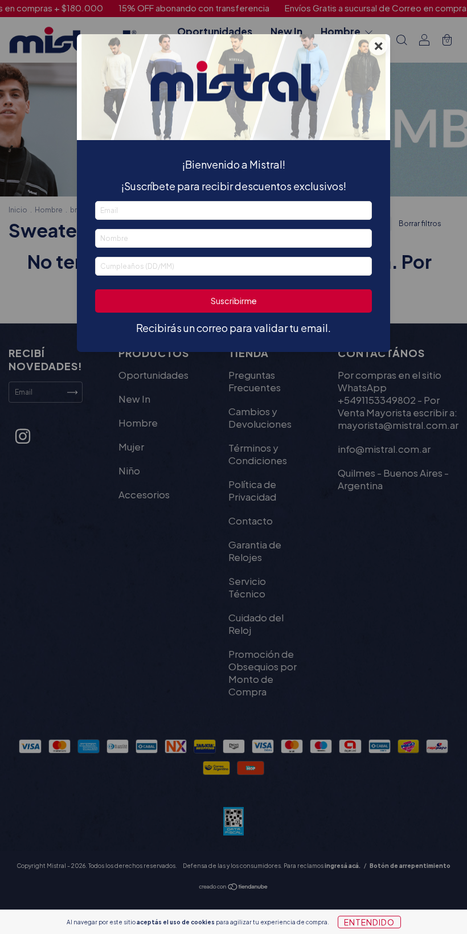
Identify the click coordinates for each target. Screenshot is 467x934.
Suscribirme (234, 301)
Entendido (369, 922)
